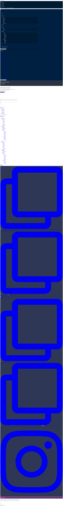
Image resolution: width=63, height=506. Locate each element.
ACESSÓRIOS (3, 62)
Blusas (3, 54)
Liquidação (3, 65)
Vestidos (5, 72)
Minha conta (3, 2)
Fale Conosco (3, 5)
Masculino (4, 73)
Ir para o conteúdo (2, 0)
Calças (3, 55)
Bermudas (5, 137)
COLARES (4, 63)
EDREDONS (4, 64)
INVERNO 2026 (3, 118)
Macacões (4, 57)
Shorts (5, 71)
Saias (3, 58)
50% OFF (2, 141)
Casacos (4, 56)
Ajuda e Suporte (3, 6)
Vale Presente (4, 125)
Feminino (4, 66)
